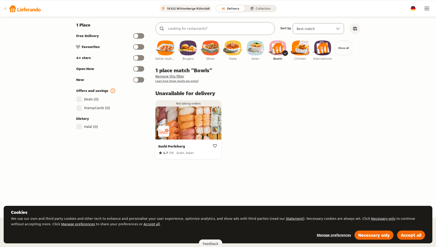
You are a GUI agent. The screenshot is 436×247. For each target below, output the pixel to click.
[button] (22, 8)
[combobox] (219, 28)
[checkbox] (165, 50)
